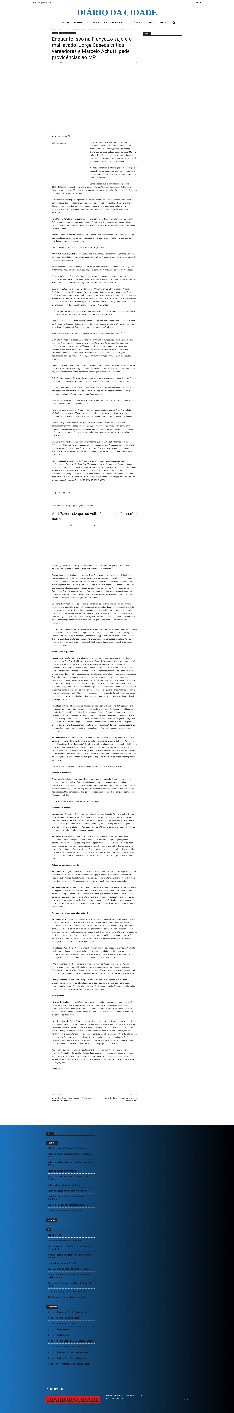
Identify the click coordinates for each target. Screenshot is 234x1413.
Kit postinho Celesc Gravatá (61, 1323)
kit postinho (52, 1307)
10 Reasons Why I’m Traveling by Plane (67, 1291)
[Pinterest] (65, 67)
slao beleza (52, 1143)
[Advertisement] (162, 45)
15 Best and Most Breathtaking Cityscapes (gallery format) (69, 1276)
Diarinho (61, 1069)
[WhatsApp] (71, 67)
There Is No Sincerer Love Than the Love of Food (69, 1284)
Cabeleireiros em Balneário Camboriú (66, 1148)
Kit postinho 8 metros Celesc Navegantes (68, 1358)
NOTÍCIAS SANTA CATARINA (75, 29)
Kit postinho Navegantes (60, 1335)
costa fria (51, 1220)
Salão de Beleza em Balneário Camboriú (67, 1190)
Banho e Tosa (54, 1235)
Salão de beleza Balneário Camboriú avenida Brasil (69, 1178)
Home (54, 29)
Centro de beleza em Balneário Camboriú (68, 1205)
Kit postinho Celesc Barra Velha (63, 1318)
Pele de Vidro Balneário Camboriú (64, 1240)
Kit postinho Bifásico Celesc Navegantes (68, 1352)
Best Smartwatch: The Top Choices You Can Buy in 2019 (69, 1247)
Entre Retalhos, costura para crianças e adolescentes (121, 1099)
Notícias (61, 29)
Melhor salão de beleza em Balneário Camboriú (66, 1197)
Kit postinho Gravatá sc (59, 1329)
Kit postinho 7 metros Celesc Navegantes (68, 1364)
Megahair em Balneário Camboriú (64, 1210)
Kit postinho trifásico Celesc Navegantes (68, 1346)
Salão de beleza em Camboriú (62, 1171)
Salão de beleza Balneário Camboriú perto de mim (70, 1155)
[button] (173, 22)
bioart (50, 1134)
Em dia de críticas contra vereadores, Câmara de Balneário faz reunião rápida (71, 1099)
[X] (60, 67)
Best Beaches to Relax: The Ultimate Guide (69, 1269)
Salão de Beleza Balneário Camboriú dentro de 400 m (70, 1163)
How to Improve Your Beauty (62, 1263)
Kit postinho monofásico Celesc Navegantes (70, 1341)
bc (49, 1229)
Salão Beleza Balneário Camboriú (64, 1185)
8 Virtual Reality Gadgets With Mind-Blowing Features (69, 1256)
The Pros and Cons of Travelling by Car (67, 1297)
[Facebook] (54, 67)
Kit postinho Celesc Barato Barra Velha (67, 1312)
